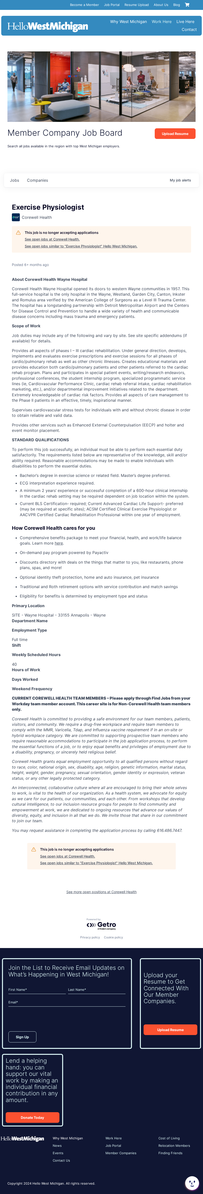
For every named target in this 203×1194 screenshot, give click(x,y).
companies (37, 180)
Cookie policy (113, 937)
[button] (191, 1183)
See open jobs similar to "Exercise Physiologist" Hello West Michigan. (81, 246)
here (59, 543)
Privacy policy (90, 937)
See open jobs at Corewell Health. (52, 239)
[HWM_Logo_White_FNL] (47, 22)
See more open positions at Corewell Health (101, 892)
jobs (14, 180)
